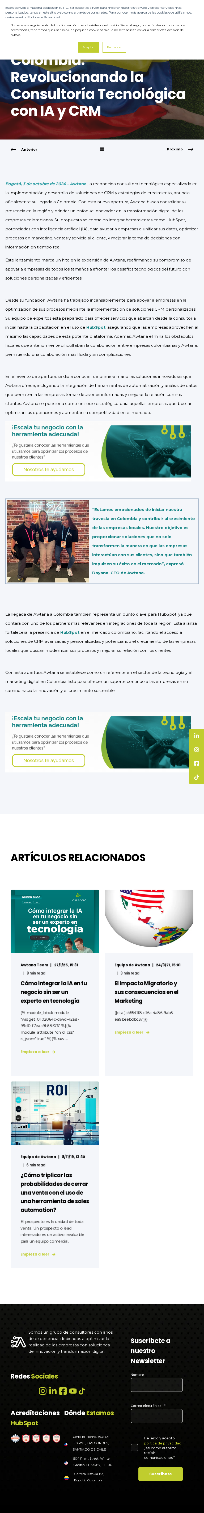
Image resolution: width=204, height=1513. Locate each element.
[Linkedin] (53, 1390)
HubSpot (95, 327)
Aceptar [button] (89, 47)
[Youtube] (73, 1390)
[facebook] (63, 1390)
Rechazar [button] (114, 47)
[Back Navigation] (102, 149)
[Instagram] (42, 1390)
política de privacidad (162, 1443)
